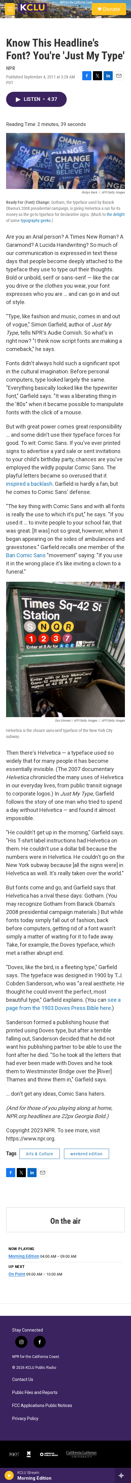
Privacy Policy (25, 1418)
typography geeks (36, 220)
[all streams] (123, 1475)
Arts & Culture (39, 1153)
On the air (65, 1221)
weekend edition (86, 1153)
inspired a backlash (29, 484)
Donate (111, 9)
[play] (9, 1475)
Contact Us (22, 1379)
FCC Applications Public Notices (42, 1405)
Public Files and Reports (35, 1392)
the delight (116, 214)
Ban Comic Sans (26, 555)
